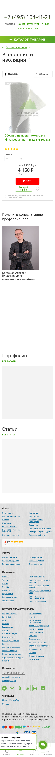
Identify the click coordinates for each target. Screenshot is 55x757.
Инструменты (8, 637)
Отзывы (5, 587)
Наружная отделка (10, 561)
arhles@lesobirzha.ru (11, 677)
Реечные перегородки (39, 625)
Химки (5, 704)
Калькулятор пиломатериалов (36, 597)
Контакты (33, 513)
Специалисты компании (40, 528)
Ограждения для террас (12, 657)
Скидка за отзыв (9, 597)
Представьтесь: (10, 287)
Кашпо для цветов (10, 640)
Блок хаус (6, 617)
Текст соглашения (17, 330)
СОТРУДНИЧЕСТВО (27, 29)
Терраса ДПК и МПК (38, 642)
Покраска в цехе (9, 557)
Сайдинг (33, 636)
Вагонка (5, 624)
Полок (32, 617)
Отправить (11, 339)
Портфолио (34, 516)
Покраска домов (36, 561)
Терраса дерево (36, 639)
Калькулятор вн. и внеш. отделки (40, 581)
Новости (6, 590)
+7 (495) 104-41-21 (27, 17)
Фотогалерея (8, 600)
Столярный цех (36, 557)
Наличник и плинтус (11, 654)
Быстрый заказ (23, 188)
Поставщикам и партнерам (36, 521)
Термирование (35, 564)
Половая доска (35, 613)
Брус (4, 620)
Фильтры (13, 74)
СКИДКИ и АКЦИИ (37, 577)
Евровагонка (7, 627)
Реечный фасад (36, 629)
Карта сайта (7, 594)
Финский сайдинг (37, 656)
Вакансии (33, 525)
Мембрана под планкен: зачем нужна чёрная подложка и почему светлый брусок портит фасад (27, 477)
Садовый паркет (36, 632)
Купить (27, 181)
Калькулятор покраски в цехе (40, 592)
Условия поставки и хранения (11, 531)
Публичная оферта (10, 535)
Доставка (6, 523)
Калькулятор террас (38, 601)
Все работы (9, 361)
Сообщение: (8, 310)
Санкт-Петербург (11, 700)
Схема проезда (9, 681)
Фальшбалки (35, 649)
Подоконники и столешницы (36, 621)
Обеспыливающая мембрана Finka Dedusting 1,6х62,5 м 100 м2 (27, 137)
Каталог (5, 577)
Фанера (32, 653)
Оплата (5, 520)
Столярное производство (40, 532)
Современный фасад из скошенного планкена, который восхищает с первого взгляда (25, 408)
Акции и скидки (9, 613)
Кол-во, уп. (9, 154)
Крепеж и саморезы (11, 647)
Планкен (6, 661)
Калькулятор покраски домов (39, 586)
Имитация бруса (9, 634)
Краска (5, 644)
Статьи (5, 583)
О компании (7, 513)
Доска (5, 630)
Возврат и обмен (9, 526)
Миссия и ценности (11, 516)
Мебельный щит (9, 651)
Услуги (5, 580)
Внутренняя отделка (11, 564)
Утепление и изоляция (39, 646)
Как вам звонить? (12, 298)
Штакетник (34, 659)
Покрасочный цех (37, 535)
